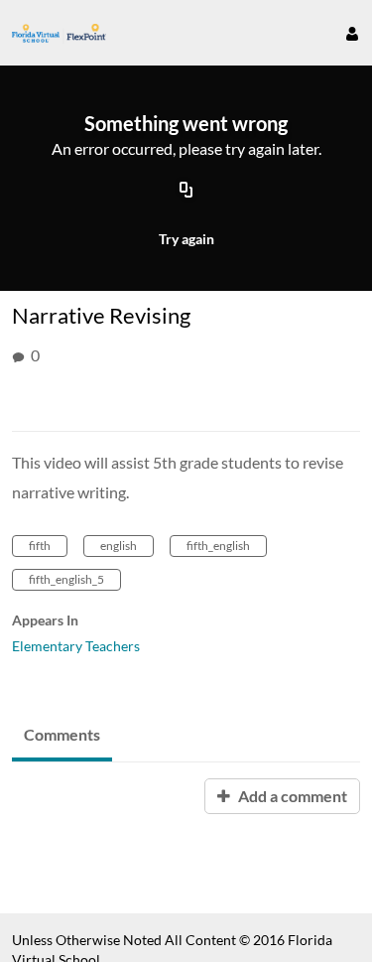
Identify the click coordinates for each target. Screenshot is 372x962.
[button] (344, 32)
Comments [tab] (62, 734)
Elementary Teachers (76, 645)
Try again (186, 238)
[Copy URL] (186, 191)
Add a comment (291, 795)
